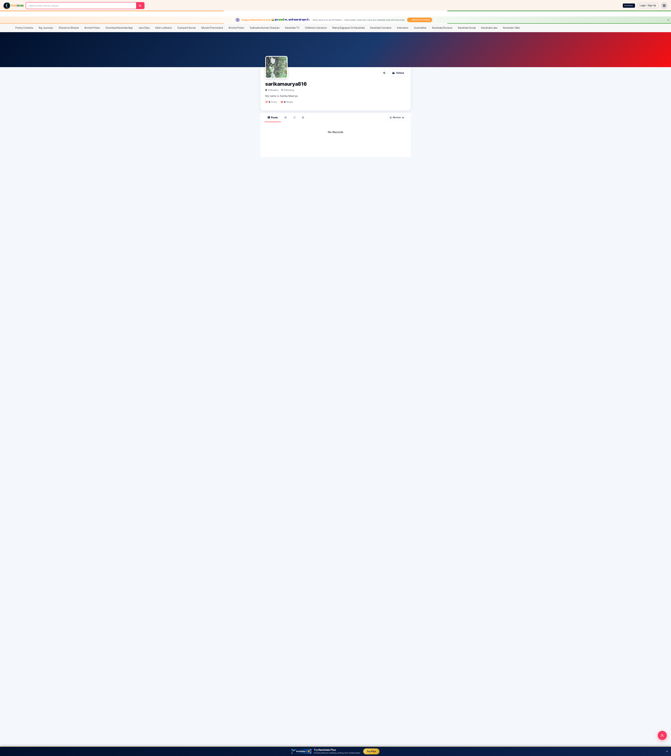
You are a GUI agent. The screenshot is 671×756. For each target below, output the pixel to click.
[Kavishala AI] (629, 5)
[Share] (384, 73)
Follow (400, 72)
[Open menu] (664, 5)
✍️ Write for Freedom (419, 20)
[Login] (662, 735)
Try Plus (371, 751)
